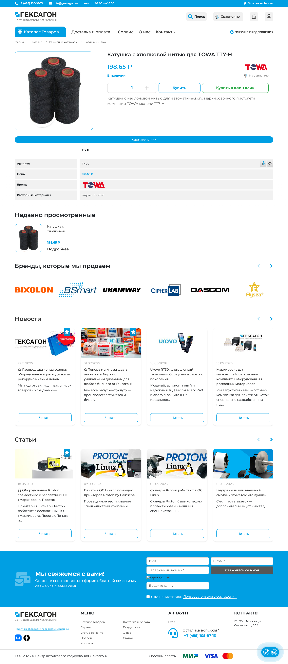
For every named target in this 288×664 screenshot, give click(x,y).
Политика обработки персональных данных (42, 628)
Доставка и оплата (90, 32)
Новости (28, 318)
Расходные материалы (63, 41)
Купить (179, 88)
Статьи (25, 439)
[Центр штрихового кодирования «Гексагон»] (35, 16)
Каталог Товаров (93, 622)
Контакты (166, 32)
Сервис (125, 32)
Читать (44, 418)
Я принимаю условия (194, 596)
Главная (19, 41)
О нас (144, 32)
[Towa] (256, 66)
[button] (258, 265)
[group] (45, 238)
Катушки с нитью (95, 41)
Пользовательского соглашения (210, 596)
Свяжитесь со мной (242, 570)
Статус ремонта (92, 632)
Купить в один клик (235, 88)
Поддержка (131, 627)
